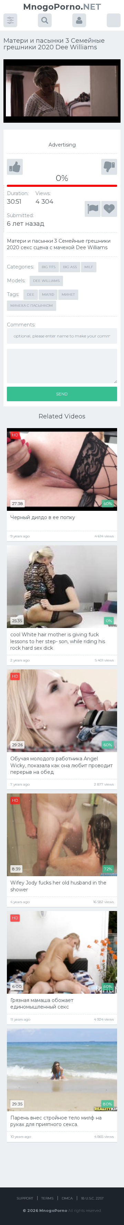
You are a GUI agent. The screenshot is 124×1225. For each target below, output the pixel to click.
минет (68, 294)
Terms (47, 1198)
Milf (88, 267)
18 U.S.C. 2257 (92, 1198)
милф (48, 294)
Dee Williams (46, 281)
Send (62, 393)
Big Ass (70, 267)
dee (30, 294)
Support (25, 1198)
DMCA (67, 1198)
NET (62, 6)
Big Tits (48, 267)
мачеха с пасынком (31, 305)
